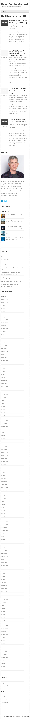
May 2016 (3, 542)
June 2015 (3, 573)
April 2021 (3, 374)
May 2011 (3, 666)
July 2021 (3, 366)
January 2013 (4, 649)
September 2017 (4, 496)
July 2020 (3, 400)
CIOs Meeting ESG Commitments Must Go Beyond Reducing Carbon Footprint (14, 221)
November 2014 (4, 594)
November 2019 (4, 420)
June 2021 (3, 369)
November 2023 (4, 302)
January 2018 (4, 484)
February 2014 (4, 620)
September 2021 (4, 360)
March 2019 (3, 444)
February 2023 (4, 317)
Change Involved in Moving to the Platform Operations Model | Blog (14, 227)
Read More (4, 27)
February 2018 (4, 481)
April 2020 (3, 409)
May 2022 (3, 340)
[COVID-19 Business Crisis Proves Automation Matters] (4, 122)
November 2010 (4, 672)
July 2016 (3, 536)
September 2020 (4, 395)
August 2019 (3, 429)
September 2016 (4, 530)
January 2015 (4, 588)
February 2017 (4, 516)
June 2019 (3, 435)
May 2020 (3, 406)
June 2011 (3, 663)
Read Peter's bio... (12, 195)
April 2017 (3, 510)
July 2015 (3, 571)
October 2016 (4, 527)
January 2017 (4, 519)
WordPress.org (4, 702)
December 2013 (4, 625)
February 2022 (4, 345)
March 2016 (3, 548)
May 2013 (3, 646)
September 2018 (4, 461)
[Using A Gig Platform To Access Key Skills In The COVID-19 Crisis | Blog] (4, 53)
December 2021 (4, 351)
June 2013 (3, 643)
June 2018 (3, 470)
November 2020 (4, 389)
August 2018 (3, 464)
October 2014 (4, 597)
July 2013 (3, 640)
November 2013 (4, 628)
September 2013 (4, 634)
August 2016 (3, 533)
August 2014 (3, 602)
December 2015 (4, 556)
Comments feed (4, 699)
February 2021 (4, 380)
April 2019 (3, 441)
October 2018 (4, 458)
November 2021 (4, 354)
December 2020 (4, 386)
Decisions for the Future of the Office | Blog (14, 232)
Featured (18, 26)
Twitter (5, 201)
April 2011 (3, 669)
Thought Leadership (21, 97)
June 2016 (3, 539)
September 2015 (4, 565)
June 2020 (3, 403)
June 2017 (3, 504)
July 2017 (3, 501)
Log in (2, 694)
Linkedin (2, 201)
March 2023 (3, 314)
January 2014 (4, 623)
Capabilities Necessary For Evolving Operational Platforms (14, 238)
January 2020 (4, 418)
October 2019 (4, 423)
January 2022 (4, 348)
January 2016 (4, 553)
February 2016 (4, 550)
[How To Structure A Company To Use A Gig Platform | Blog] (4, 23)
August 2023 (3, 305)
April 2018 (3, 475)
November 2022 (4, 322)
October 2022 (4, 325)
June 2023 (3, 311)
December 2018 (4, 452)
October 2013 (4, 631)
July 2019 (3, 432)
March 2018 (3, 478)
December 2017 (4, 487)
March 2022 (3, 343)
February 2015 (4, 585)
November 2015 (4, 559)
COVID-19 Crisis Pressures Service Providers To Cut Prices (17, 91)
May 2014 (3, 611)
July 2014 (3, 605)
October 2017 (4, 493)
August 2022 (3, 331)
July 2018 (3, 467)
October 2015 (4, 562)
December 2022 (4, 319)
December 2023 (4, 299)
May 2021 (3, 371)
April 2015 (3, 579)
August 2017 (3, 498)
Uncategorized (4, 259)
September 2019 (4, 426)
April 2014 (3, 614)
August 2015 (3, 568)
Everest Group (11, 181)
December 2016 (4, 522)
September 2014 (4, 599)
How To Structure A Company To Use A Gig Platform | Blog (18, 21)
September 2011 (4, 657)
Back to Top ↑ (25, 716)
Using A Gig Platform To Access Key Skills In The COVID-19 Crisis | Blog (17, 53)
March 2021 (3, 377)
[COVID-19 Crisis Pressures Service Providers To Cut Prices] (4, 91)
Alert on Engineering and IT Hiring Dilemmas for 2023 (14, 215)
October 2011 (4, 654)
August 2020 (3, 397)
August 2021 (3, 363)
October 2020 (4, 392)
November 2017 (4, 490)
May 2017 (3, 507)
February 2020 (4, 415)
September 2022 (4, 328)
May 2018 (3, 472)
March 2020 (3, 412)
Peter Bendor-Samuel (14, 4)
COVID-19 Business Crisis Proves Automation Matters (18, 121)
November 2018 (4, 455)
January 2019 (4, 449)
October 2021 (4, 357)
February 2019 (4, 446)
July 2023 (3, 308)
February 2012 (4, 651)
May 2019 (3, 438)
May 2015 (3, 576)
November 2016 (4, 524)
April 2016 (3, 545)
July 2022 (3, 334)
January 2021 (4, 383)
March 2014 (3, 617)
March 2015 (3, 582)
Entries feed (3, 697)
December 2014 (4, 591)
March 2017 (3, 513)
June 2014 (3, 608)
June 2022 (3, 337)
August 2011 (3, 660)
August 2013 (3, 637)
